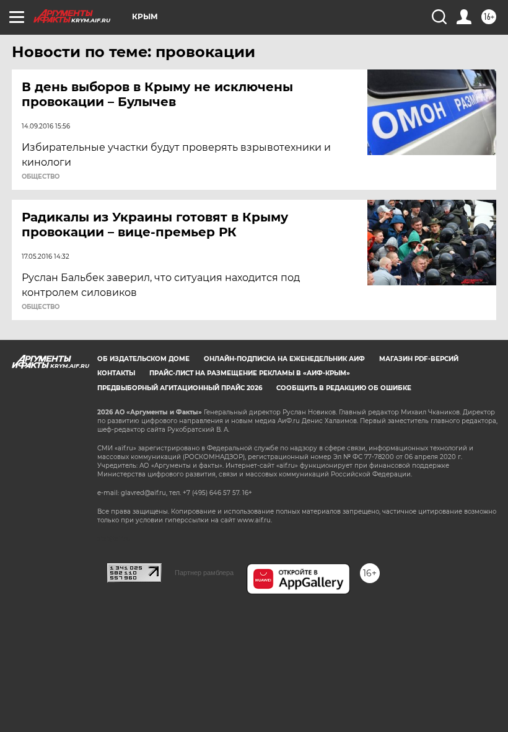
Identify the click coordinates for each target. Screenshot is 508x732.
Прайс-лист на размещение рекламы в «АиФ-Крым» (249, 373)
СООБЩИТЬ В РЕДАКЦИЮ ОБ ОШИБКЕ (343, 388)
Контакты (116, 373)
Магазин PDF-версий (418, 359)
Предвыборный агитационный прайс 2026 (179, 388)
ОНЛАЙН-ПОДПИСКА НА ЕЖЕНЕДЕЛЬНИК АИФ (284, 359)
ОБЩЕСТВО (40, 177)
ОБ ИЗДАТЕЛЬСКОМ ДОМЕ (143, 359)
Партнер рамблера (204, 572)
